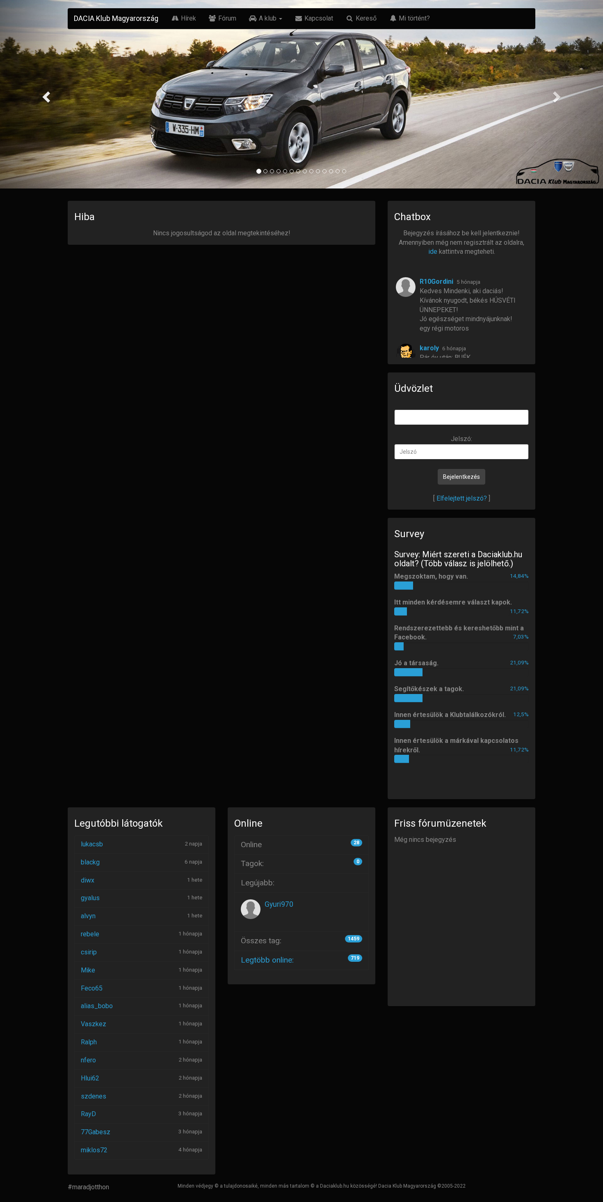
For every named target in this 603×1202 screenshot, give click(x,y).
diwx (87, 880)
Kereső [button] (365, 18)
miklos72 (94, 1150)
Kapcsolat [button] (318, 18)
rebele (90, 934)
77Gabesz (95, 1132)
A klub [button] (267, 18)
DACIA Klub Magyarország (116, 18)
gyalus (90, 898)
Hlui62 (90, 1078)
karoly (429, 348)
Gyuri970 (279, 904)
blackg (90, 862)
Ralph (89, 1042)
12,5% (521, 714)
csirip (89, 952)
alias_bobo (97, 1006)
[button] (45, 94)
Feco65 (92, 988)
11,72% (519, 611)
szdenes (93, 1096)
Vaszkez (93, 1024)
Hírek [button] (187, 18)
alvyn (88, 916)
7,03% (521, 636)
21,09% (519, 662)
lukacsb (92, 844)
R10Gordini (436, 281)
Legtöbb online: (267, 960)
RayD (88, 1114)
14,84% (519, 575)
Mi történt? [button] (413, 18)
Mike (88, 970)
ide (432, 251)
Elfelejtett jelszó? (461, 498)
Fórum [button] (226, 18)
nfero (88, 1060)
